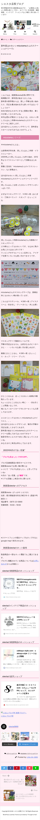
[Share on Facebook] (10, 768)
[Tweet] (4, 768)
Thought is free (32, 814)
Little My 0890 (32, 757)
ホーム (5, 39)
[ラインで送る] (36, 768)
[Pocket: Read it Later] (29, 768)
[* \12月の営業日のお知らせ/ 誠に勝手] (5, 736)
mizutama (23, 753)
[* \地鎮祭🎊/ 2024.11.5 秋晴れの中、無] (25, 736)
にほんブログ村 (7, 716)
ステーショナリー (18, 39)
